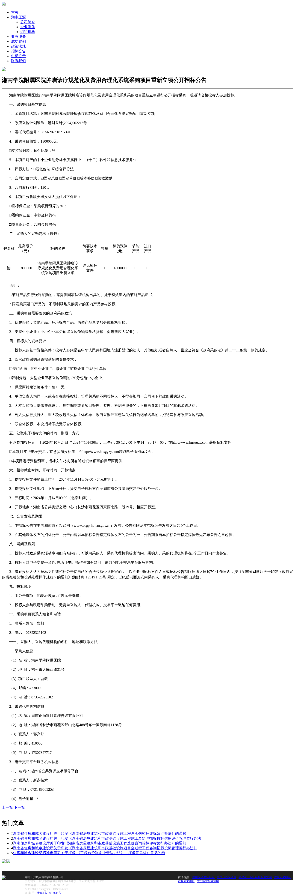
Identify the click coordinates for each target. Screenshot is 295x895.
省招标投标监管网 (208, 881)
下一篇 (19, 807)
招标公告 (18, 51)
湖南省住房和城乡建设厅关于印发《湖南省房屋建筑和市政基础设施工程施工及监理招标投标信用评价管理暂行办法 (107, 838)
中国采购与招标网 (203, 877)
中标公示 (18, 56)
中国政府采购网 (226, 877)
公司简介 (27, 22)
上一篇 (7, 807)
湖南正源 (18, 17)
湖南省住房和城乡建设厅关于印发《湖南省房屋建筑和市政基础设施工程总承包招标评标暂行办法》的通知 (99, 833)
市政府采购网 (186, 881)
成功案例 (18, 41)
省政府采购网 (282, 877)
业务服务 (18, 37)
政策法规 (18, 46)
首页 (14, 12)
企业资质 (27, 27)
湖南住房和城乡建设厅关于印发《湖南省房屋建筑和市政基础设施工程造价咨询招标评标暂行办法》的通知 (99, 843)
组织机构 (27, 32)
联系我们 (18, 61)
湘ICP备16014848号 (49, 893)
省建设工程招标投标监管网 (255, 877)
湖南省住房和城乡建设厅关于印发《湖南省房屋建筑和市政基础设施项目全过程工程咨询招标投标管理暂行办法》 (105, 848)
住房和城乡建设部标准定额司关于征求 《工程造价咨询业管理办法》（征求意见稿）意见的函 (89, 853)
